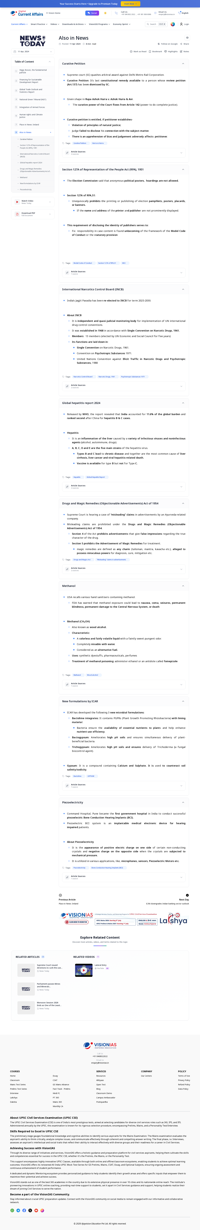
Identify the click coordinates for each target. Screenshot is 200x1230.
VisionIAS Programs (98, 24)
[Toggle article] (183, 63)
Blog (98, 1089)
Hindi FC (56, 1093)
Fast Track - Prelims (61, 1089)
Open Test (101, 1084)
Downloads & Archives (73, 24)
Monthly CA (58, 1106)
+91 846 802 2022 (128, 14)
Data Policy (183, 1089)
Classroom (15, 1080)
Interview (14, 1093)
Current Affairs (18, 24)
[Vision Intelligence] (172, 24)
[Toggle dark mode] (105, 13)
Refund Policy (184, 1084)
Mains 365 (57, 1102)
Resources (101, 1076)
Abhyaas (100, 1080)
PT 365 (56, 1097)
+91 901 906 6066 (144, 14)
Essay (55, 1076)
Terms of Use (184, 1076)
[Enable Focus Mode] (187, 37)
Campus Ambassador (105, 1097)
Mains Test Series (18, 1084)
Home (13, 1076)
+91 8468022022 (100, 1056)
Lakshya (13, 1097)
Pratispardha (102, 1102)
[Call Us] (116, 13)
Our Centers (146, 1076)
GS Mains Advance (61, 1084)
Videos (53, 24)
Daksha (13, 1102)
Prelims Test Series (18, 1089)
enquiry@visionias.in (100, 1062)
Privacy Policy (184, 1080)
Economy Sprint (120, 24)
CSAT (55, 1080)
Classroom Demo (104, 1093)
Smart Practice (38, 24)
